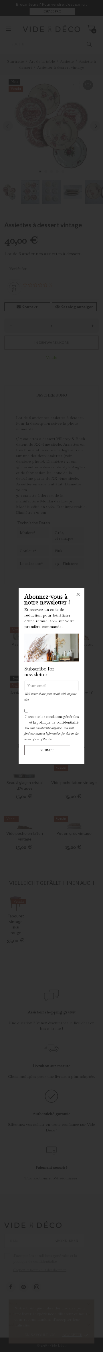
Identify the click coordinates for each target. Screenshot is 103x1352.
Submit (47, 750)
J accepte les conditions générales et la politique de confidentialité (52, 719)
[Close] (78, 594)
